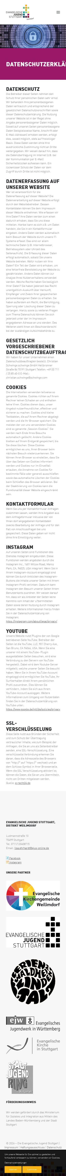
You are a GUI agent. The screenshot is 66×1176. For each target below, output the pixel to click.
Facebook (14, 858)
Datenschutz (54, 1147)
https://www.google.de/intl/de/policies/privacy (33, 709)
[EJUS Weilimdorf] (20, 12)
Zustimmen (32, 1169)
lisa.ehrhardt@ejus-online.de (32, 848)
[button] (58, 12)
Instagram (15, 862)
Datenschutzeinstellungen (16, 1162)
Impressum (11, 1147)
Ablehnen (13, 1169)
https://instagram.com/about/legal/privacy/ (31, 621)
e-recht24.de (22, 783)
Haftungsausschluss (32, 1147)
